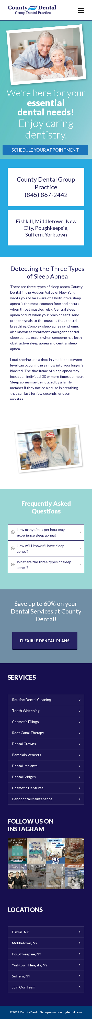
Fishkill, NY (20, 932)
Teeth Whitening (26, 710)
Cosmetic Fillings (25, 721)
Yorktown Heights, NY (30, 965)
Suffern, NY (21, 976)
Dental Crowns (24, 743)
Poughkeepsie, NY (26, 954)
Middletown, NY (25, 943)
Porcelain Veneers (26, 755)
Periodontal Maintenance (32, 799)
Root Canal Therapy (28, 732)
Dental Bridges (24, 777)
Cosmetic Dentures (27, 788)
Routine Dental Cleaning (31, 699)
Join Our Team (23, 987)
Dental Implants (25, 766)
